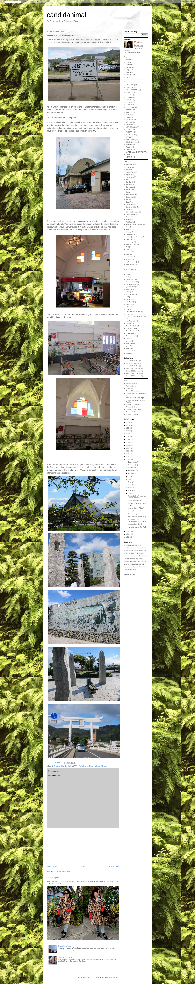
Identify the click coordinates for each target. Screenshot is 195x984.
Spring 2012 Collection (133, 371)
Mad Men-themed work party (137, 517)
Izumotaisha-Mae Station (64, 766)
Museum (128, 259)
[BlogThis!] (68, 763)
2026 (128, 422)
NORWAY (129, 129)
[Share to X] (70, 763)
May (129, 482)
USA (127, 154)
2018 (128, 445)
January (131, 493)
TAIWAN (128, 147)
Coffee (128, 209)
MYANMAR (129, 124)
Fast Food (129, 222)
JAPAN (75, 766)
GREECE (129, 105)
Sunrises (129, 304)
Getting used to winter (135, 500)
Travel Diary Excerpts (133, 312)
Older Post (114, 867)
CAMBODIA (130, 85)
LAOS (128, 117)
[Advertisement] (83, 846)
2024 (128, 428)
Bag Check (129, 182)
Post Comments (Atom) (63, 871)
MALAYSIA (129, 120)
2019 (128, 442)
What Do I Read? (131, 331)
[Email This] (65, 763)
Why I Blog (129, 388)
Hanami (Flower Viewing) (134, 237)
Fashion (128, 219)
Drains (128, 217)
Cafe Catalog (130, 67)
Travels (128, 62)
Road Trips (129, 289)
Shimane (104, 766)
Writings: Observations (133, 404)
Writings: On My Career (133, 409)
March (130, 488)
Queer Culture (130, 287)
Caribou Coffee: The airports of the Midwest (137, 497)
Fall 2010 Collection (132, 361)
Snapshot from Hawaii (135, 524)
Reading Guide (130, 74)
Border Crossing (131, 197)
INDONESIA (130, 112)
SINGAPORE (130, 139)
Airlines (128, 167)
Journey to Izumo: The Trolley (137, 527)
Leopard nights (53, 878)
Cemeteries (129, 65)
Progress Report (131, 284)
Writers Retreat (131, 336)
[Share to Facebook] (72, 763)
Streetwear (129, 302)
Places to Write (131, 282)
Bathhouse (129, 184)
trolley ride (67, 39)
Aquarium (129, 174)
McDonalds (129, 257)
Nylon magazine (131, 272)
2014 (128, 457)
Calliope (139, 42)
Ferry (127, 227)
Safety (128, 297)
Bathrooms (129, 187)
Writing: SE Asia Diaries (134, 391)
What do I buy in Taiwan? (136, 508)
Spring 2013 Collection (133, 373)
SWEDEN (129, 144)
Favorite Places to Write (134, 224)
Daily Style (129, 70)
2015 (128, 454)
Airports (128, 170)
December (131, 462)
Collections (129, 72)
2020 (128, 439)
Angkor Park (130, 172)
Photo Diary (129, 279)
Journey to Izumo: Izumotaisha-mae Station (137, 520)
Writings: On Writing (132, 412)
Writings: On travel (132, 414)
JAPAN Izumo (83, 766)
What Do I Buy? (131, 326)
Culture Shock (130, 214)
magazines (129, 343)
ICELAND (129, 110)
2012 (128, 531)
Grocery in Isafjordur (64, 946)
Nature (128, 267)
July (129, 476)
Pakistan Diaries (131, 386)
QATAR (128, 137)
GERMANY (129, 102)
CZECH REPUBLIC (132, 90)
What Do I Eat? (131, 328)
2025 (128, 425)
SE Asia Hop (130, 294)
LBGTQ (128, 249)
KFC (127, 247)
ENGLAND (129, 95)
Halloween (129, 234)
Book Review (130, 194)
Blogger (115, 977)
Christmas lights (131, 207)
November (131, 465)
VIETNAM (129, 157)
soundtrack (129, 351)
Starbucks (129, 299)
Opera (128, 274)
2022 (128, 434)
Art (127, 179)
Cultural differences (132, 212)
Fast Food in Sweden (65, 957)
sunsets (128, 353)
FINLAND (129, 100)
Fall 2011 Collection (132, 363)
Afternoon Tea (130, 164)
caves (128, 338)
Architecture (130, 177)
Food (127, 229)
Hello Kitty (129, 239)
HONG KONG (130, 107)
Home (83, 867)
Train (127, 309)
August (130, 473)
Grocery (128, 232)
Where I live (130, 333)
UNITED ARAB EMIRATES (135, 152)
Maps (127, 254)
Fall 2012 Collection (132, 366)
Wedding (128, 323)
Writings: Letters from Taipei (135, 398)
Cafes (128, 202)
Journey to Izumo (94, 766)
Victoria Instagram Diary (135, 514)
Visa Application (131, 321)
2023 (128, 431)
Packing (128, 277)
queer (127, 346)
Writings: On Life (131, 407)
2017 (128, 448)
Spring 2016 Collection (133, 376)
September (132, 470)
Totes (127, 307)
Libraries (128, 252)
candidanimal (66, 15)
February (131, 490)
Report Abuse (129, 574)
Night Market (130, 269)
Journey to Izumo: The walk (137, 511)
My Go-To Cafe (131, 262)
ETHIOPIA (129, 97)
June (130, 479)
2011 (128, 534)
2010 (53, 766)
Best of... (129, 189)
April (130, 485)
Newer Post (52, 867)
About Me (129, 60)
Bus (127, 199)
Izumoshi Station (84, 39)
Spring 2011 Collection (133, 368)
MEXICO (129, 122)
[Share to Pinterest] (74, 763)
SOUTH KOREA (131, 142)
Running (128, 292)
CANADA (129, 87)
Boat (127, 192)
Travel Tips (129, 314)
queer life (129, 348)
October (131, 468)
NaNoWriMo (130, 264)
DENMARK (129, 92)
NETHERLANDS (131, 127)
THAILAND (129, 149)
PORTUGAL (130, 135)
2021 (128, 436)
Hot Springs (129, 242)
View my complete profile (132, 52)
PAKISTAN (129, 132)
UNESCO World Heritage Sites (136, 317)
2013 (128, 459)
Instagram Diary (131, 244)
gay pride (129, 341)
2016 (128, 451)
